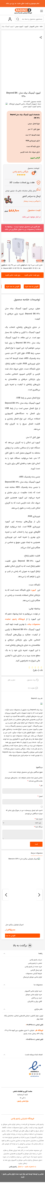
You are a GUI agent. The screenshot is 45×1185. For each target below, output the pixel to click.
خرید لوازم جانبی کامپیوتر (33, 991)
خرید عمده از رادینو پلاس (33, 966)
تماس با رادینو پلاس (35, 963)
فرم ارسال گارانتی (36, 970)
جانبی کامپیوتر (34, 26)
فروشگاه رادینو (19, 619)
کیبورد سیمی (19, 26)
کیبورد (26, 26)
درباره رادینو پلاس (36, 959)
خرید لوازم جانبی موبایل (34, 994)
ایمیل (40, 796)
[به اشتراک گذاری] (41, 37)
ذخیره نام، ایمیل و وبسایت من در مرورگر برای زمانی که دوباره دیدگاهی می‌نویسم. (24, 812)
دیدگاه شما (38, 827)
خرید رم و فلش (36, 998)
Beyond (34, 698)
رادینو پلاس (13, 1166)
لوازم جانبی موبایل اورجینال (32, 977)
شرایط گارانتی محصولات (34, 973)
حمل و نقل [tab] (11, 680)
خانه (41, 26)
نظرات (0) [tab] (31, 688)
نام (40, 785)
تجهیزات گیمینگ (31, 104)
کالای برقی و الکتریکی (35, 1001)
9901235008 (30, 1039)
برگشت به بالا (20, 945)
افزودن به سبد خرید (31, 286)
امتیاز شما (38, 819)
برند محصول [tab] (31, 680)
